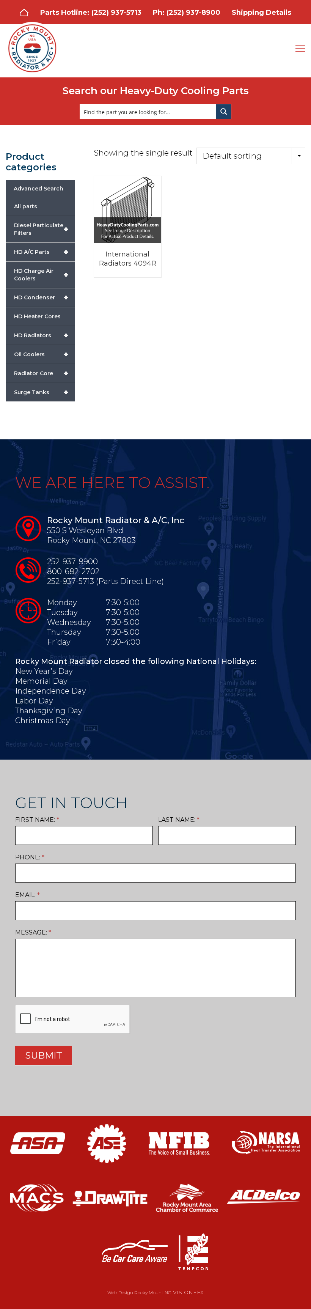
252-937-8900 (72, 561)
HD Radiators (41, 335)
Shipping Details (261, 12)
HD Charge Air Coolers (41, 274)
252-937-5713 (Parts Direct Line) (105, 581)
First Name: (37, 819)
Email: (27, 894)
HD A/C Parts (41, 251)
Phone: (29, 857)
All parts (25, 206)
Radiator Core (41, 373)
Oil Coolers (41, 354)
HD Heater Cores (37, 316)
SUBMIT (43, 1055)
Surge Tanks (41, 392)
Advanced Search (38, 188)
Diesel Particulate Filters (41, 229)
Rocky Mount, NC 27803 (91, 540)
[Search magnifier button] (223, 111)
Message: (33, 932)
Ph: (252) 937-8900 (186, 12)
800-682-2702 (73, 571)
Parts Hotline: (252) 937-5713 (90, 12)
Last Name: (178, 819)
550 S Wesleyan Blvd (85, 530)
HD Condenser (41, 297)
